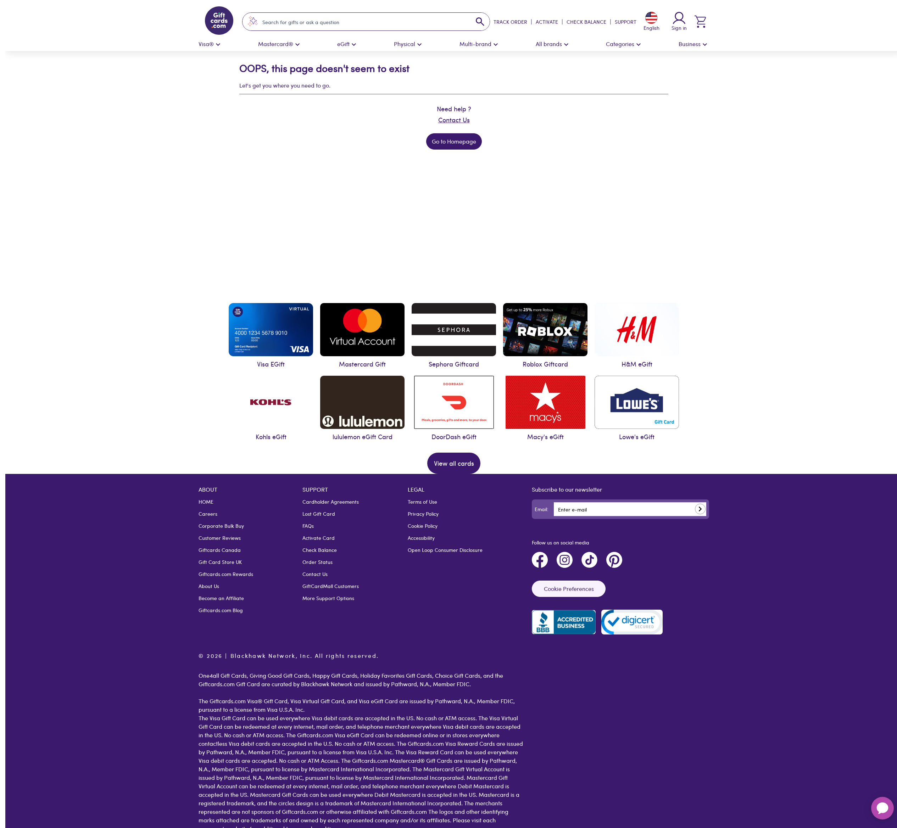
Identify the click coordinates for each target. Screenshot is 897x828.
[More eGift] (354, 44)
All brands (549, 44)
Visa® (206, 44)
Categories (620, 44)
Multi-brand (475, 44)
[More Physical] (419, 44)
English (651, 27)
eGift (343, 44)
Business (690, 44)
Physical (404, 44)
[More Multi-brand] (495, 44)
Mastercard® (275, 44)
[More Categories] (638, 44)
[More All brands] (566, 44)
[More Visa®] (218, 44)
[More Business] (705, 44)
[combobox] (360, 22)
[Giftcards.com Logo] (219, 21)
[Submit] (700, 509)
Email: (541, 509)
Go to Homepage (454, 141)
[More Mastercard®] (297, 44)
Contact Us (454, 119)
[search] (480, 21)
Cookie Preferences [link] (569, 588)
